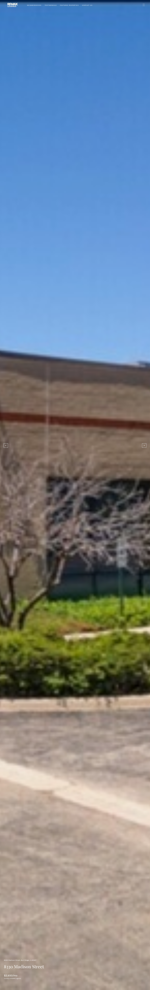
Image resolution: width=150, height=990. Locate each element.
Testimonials (51, 5)
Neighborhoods (34, 5)
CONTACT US (87, 5)
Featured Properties (69, 5)
